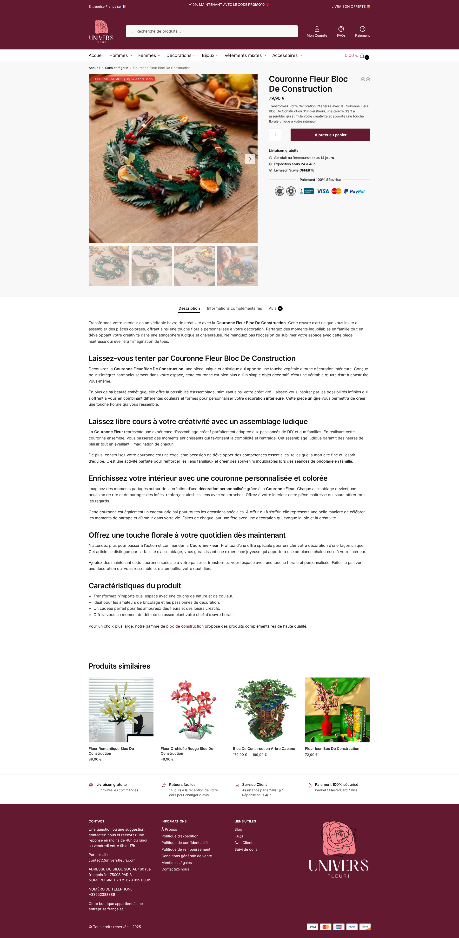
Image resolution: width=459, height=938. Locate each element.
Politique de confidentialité (184, 842)
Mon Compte (317, 35)
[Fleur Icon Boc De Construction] (337, 710)
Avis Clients (244, 842)
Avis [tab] (275, 308)
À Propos (169, 829)
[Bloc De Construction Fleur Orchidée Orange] (363, 79)
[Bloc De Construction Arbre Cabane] (265, 710)
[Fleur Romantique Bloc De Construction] (121, 710)
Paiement (362, 35)
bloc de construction (185, 626)
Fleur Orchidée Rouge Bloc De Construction (187, 751)
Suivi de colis (245, 849)
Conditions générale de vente (186, 856)
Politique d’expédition (180, 836)
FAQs (341, 35)
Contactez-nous (175, 869)
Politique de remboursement (185, 849)
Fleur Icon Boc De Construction (332, 748)
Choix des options (121, 769)
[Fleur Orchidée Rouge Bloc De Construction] (193, 710)
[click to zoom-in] (173, 158)
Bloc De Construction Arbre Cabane (264, 748)
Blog (238, 829)
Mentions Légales (176, 862)
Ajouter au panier (330, 134)
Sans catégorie (116, 68)
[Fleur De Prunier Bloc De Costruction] (368, 79)
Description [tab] (189, 308)
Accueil (94, 68)
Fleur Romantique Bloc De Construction (111, 751)
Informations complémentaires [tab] (234, 308)
